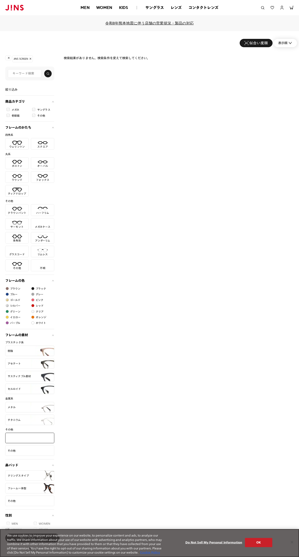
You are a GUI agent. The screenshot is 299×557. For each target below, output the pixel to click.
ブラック (41, 288)
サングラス (154, 7)
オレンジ (41, 317)
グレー (39, 294)
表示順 (282, 43)
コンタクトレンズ (203, 7)
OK (258, 542)
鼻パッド (11, 465)
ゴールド (15, 300)
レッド (40, 305)
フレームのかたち (18, 127)
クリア (40, 311)
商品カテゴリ (15, 101)
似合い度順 (258, 43)
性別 (8, 515)
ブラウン (15, 288)
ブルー (14, 294)
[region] (149, 543)
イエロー (15, 317)
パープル (15, 323)
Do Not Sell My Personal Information (213, 542)
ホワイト (41, 323)
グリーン (15, 311)
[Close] (292, 542)
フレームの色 (15, 280)
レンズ (176, 7)
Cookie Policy (150, 552)
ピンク (39, 300)
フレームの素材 (16, 335)
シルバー (15, 305)
